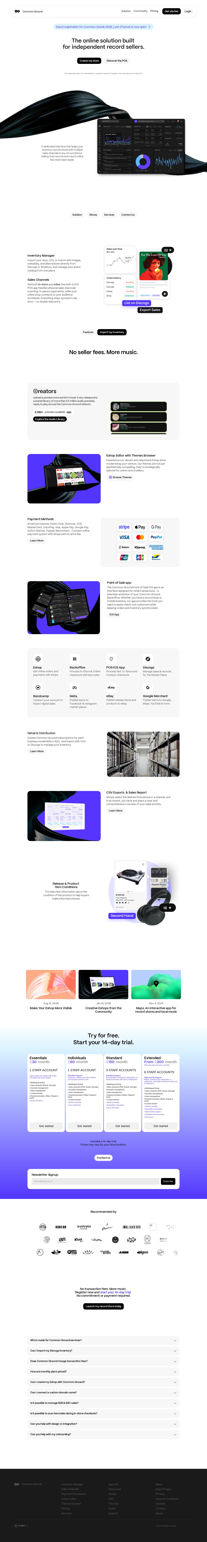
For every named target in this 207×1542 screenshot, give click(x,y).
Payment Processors (73, 1494)
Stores (112, 1494)
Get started (46, 1126)
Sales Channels (70, 1489)
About (159, 1513)
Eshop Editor (68, 1499)
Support (113, 1513)
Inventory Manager (72, 1484)
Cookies (160, 1504)
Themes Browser (71, 1504)
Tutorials (113, 1504)
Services (66, 1513)
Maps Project (163, 1489)
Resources (114, 1489)
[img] (17, 11)
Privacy (160, 1494)
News (159, 1484)
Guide (111, 1509)
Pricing (154, 11)
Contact (160, 1509)
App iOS (113, 1484)
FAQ (110, 1499)
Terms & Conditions (167, 1499)
